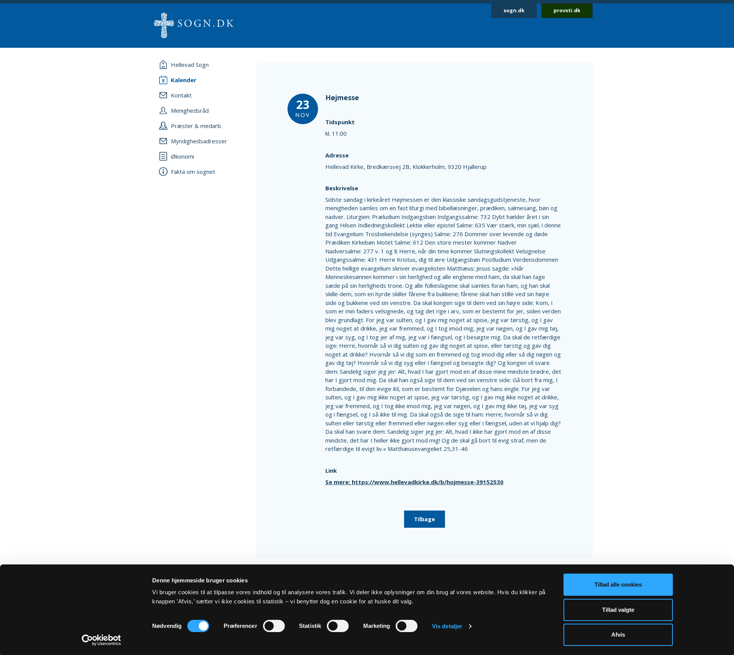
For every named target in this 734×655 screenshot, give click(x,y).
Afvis (618, 634)
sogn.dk (514, 10)
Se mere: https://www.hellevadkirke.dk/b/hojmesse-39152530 (414, 482)
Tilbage (424, 519)
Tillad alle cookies (618, 584)
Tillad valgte (618, 609)
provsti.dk (567, 10)
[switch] (274, 626)
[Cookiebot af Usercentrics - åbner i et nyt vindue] (101, 640)
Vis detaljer (447, 626)
